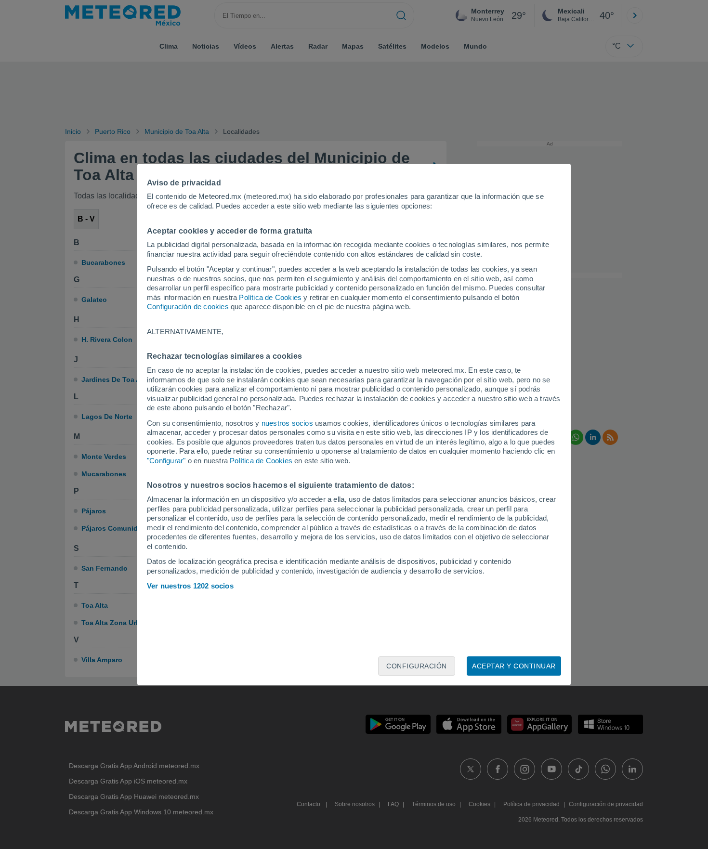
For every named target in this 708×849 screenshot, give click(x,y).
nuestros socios (287, 423)
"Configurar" (166, 461)
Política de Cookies (270, 297)
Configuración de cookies (188, 306)
